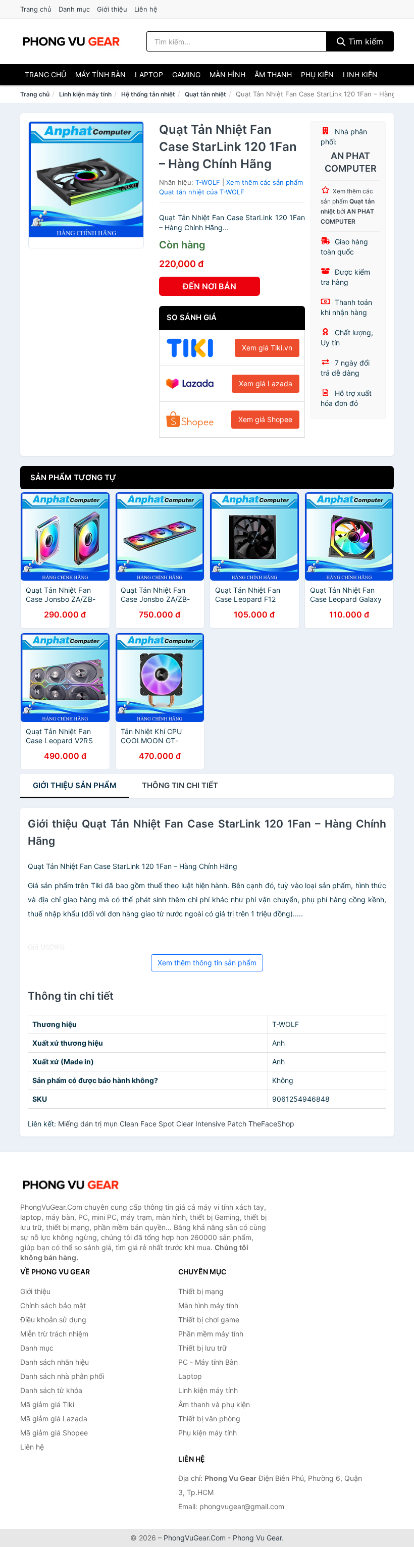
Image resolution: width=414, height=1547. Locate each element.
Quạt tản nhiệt (205, 94)
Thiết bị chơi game (208, 1319)
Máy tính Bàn (100, 74)
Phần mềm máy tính (210, 1333)
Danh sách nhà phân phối (62, 1376)
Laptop (149, 74)
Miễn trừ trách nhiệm (54, 1333)
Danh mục (74, 9)
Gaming (186, 74)
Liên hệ (146, 9)
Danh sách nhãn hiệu (54, 1362)
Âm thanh (273, 74)
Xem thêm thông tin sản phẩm (207, 962)
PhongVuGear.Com (195, 1537)
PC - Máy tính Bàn (208, 1362)
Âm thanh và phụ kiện (214, 1404)
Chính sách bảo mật (53, 1305)
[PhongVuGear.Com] (71, 41)
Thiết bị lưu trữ (202, 1348)
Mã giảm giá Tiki (47, 1404)
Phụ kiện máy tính (207, 1432)
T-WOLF (207, 182)
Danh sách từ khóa (51, 1390)
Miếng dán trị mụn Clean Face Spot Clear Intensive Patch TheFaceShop (176, 1123)
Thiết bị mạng (201, 1291)
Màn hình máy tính (208, 1305)
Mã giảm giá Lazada (53, 1418)
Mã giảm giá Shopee (54, 1432)
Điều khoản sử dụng (53, 1319)
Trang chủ (35, 9)
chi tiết (180, 785)
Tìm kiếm (364, 41)
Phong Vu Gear (257, 1537)
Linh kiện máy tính (85, 94)
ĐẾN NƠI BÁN (209, 286)
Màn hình (227, 74)
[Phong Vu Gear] (70, 1185)
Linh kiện (360, 74)
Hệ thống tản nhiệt (148, 94)
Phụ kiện (317, 74)
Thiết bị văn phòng (209, 1418)
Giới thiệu (112, 9)
